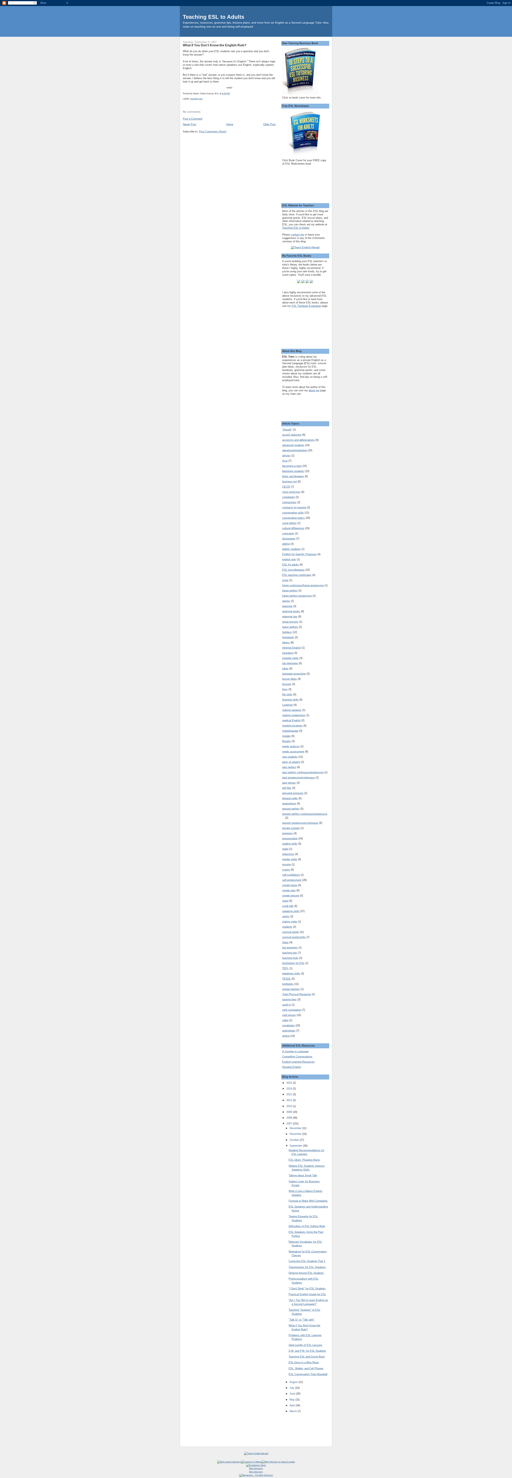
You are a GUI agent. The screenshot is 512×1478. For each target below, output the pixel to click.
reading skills (289, 843)
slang (285, 900)
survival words (290, 931)
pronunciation (290, 838)
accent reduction (291, 434)
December (296, 1128)
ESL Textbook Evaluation (306, 305)
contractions (289, 502)
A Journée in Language (295, 1051)
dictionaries (288, 538)
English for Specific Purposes (299, 554)
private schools (291, 828)
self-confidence (291, 874)
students (287, 926)
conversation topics (293, 517)
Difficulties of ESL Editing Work (307, 1226)
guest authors (290, 626)
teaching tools (290, 957)
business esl (289, 481)
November (296, 1133)
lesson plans (289, 678)
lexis (285, 689)
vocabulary (288, 1025)
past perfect (289, 767)
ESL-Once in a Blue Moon (304, 1362)
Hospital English (291, 1067)
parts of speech (291, 761)
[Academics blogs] (256, 1465)
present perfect (291, 808)
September (296, 1145)
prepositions (289, 803)
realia (285, 848)
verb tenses (289, 1015)
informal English (291, 647)
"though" (287, 429)
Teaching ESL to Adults (213, 17)
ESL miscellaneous (293, 569)
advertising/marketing (294, 450)
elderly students (291, 549)
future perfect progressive (297, 595)
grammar (287, 606)
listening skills (290, 699)
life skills (287, 694)
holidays (287, 632)
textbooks (288, 983)
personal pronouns (292, 793)
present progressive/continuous (300, 822)
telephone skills (291, 973)
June (293, 1393)
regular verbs (289, 859)
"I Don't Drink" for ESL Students (307, 1288)
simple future (289, 885)
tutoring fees (289, 999)
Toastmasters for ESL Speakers (307, 1267)
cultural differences (293, 528)
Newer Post (189, 124)
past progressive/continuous (298, 777)
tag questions (290, 947)
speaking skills (290, 911)
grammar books (291, 611)
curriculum (288, 533)
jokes (285, 668)
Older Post (269, 124)
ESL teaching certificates (296, 575)
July (292, 1387)
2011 (289, 1100)
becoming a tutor (292, 465)
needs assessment (293, 751)
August (294, 1382)
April (293, 1405)
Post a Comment (192, 118)
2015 (289, 1082)
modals (286, 736)
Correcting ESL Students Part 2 (307, 1261)
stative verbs (289, 921)
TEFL (285, 968)
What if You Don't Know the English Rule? (214, 45)
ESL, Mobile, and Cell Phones (306, 1368)
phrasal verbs (290, 798)
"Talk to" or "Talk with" (301, 1319)
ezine (285, 580)
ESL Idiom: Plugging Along (304, 1159)
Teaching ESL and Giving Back (307, 1356)
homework (288, 637)
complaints (288, 497)
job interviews (290, 663)
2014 (289, 1088)
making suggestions (293, 715)
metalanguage (290, 730)
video (285, 1020)
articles (286, 455)
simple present (290, 895)
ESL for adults (290, 564)
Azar (285, 460)
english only (289, 559)
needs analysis (291, 746)
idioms (286, 642)
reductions (288, 854)
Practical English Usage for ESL (307, 1294)
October (295, 1139)
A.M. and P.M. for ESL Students (307, 1350)
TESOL (286, 978)
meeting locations (292, 725)
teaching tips (196, 98)
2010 (289, 1106)
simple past (289, 890)
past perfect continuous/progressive (303, 772)
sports (285, 916)
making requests (291, 710)
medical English (291, 720)
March (294, 1411)
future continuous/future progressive (303, 585)
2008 (289, 1117)
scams (286, 869)
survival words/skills (294, 937)
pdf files (286, 787)
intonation (287, 652)
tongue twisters (291, 989)
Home (229, 124)
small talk (287, 905)
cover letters (289, 523)
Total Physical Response (296, 994)
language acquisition (294, 673)
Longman (287, 704)
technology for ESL (293, 963)
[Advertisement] (216, 163)
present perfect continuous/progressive (304, 813)
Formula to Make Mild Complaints (308, 1200)
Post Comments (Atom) (212, 131)
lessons (286, 684)
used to (286, 1004)
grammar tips (289, 616)
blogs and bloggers (293, 476)
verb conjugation (291, 1009)
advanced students (293, 445)
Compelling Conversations (297, 1056)
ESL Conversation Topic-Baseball (308, 1374)
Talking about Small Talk (303, 1175)
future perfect (290, 590)
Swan (285, 942)
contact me (297, 234)
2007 (289, 1123)
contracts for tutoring (294, 507)
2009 (289, 1111)
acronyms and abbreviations (298, 439)
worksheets (288, 1030)
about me (314, 390)
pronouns (287, 833)
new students (290, 756)
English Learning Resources (298, 1061)
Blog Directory (256, 1468)
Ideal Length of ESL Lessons (305, 1345)
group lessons (290, 621)
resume (286, 864)
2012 (289, 1094)
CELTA (286, 486)
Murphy (286, 741)
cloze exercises (291, 491)
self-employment (291, 880)
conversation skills (293, 512)
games (286, 600)
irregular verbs (290, 658)
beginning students (293, 471)
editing (286, 543)
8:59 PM (226, 93)
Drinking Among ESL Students (306, 1272)
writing (286, 1035)
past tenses (289, 782)
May (292, 1399)
